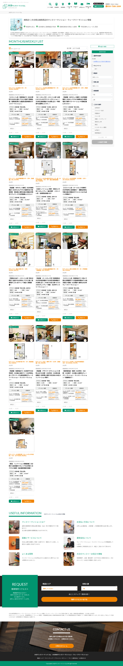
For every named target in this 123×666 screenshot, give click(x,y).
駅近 (96, 124)
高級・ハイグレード (100, 119)
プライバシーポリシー (60, 658)
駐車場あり (98, 133)
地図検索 (63, 7)
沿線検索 (56, 7)
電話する (28, 136)
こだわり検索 (69, 7)
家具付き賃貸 (88, 7)
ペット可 (97, 116)
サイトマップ (49, 658)
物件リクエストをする (79, 599)
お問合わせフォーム (61, 646)
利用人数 (85, 584)
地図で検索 (103, 46)
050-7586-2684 (114, 6)
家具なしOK (98, 122)
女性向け (97, 108)
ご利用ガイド (75, 7)
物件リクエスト (98, 6)
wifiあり (97, 130)
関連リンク (40, 658)
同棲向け (97, 113)
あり (96, 69)
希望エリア (47, 584)
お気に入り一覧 (99, 3)
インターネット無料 (100, 127)
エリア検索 (50, 7)
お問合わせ (82, 7)
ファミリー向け (99, 110)
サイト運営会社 (73, 658)
